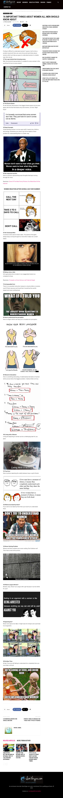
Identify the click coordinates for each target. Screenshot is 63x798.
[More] (30, 25)
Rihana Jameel (7, 21)
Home (4, 11)
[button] (58, 2)
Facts (11, 13)
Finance (49, 2)
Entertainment (10, 11)
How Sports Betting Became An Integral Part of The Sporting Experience (8, 756)
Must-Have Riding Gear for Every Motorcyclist (50, 47)
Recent (19, 2)
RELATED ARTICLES (9, 741)
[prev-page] (4, 764)
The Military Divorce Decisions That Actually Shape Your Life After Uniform (51, 52)
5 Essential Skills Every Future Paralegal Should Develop (50, 74)
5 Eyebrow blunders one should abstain (10, 719)
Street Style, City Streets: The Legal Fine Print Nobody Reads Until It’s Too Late (51, 80)
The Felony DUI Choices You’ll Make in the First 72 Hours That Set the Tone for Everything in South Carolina (50, 41)
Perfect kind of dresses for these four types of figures (32, 719)
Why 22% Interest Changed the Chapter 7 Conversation (49, 58)
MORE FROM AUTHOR (23, 741)
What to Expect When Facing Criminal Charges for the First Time (50, 64)
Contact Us (7, 7)
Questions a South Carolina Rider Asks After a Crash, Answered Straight (50, 27)
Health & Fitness (34, 2)
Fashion (42, 2)
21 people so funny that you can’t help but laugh (22, 280)
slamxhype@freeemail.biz (34, 791)
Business (25, 2)
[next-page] (6, 764)
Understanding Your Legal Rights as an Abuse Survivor (50, 69)
